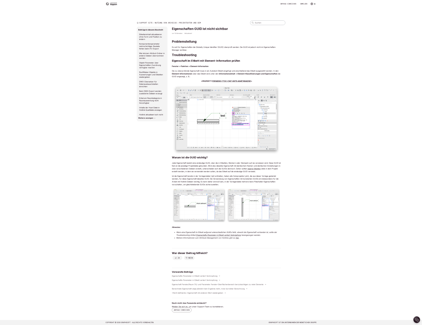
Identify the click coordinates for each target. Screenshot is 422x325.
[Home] (111, 4)
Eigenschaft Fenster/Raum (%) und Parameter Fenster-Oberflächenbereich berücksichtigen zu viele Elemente (217, 284)
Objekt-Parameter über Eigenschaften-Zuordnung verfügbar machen (150, 65)
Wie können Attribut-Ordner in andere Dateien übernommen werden (152, 55)
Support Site (146, 23)
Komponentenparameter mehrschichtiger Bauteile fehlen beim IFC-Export (149, 46)
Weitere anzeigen (145, 118)
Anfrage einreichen (288, 4)
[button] (416, 319)
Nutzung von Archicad (166, 23)
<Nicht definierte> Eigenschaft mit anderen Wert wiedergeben (197, 293)
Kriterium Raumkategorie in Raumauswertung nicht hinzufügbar (150, 100)
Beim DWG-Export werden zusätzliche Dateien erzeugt (150, 92)
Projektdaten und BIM (190, 23)
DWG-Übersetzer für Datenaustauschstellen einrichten (148, 84)
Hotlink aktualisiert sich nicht (151, 115)
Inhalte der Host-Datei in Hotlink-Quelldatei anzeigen (150, 109)
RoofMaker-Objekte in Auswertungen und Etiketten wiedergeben (151, 74)
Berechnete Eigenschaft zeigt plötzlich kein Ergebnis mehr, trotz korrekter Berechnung (208, 289)
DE (315, 4)
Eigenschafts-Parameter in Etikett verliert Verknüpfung (194, 276)
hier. (237, 238)
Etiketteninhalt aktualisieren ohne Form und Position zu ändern (150, 36)
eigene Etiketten (254, 169)
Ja (179, 258)
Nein (190, 258)
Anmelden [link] (303, 4)
